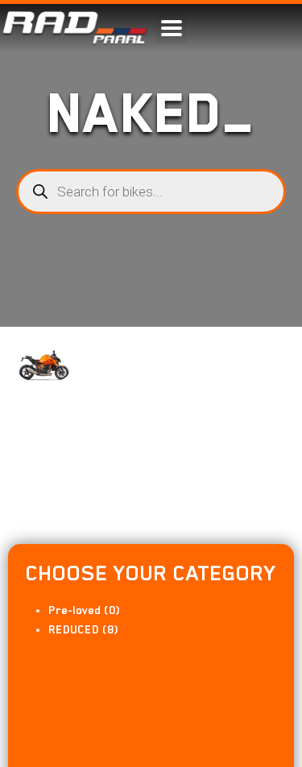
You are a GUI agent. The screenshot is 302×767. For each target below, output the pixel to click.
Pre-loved (74, 610)
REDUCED (73, 629)
